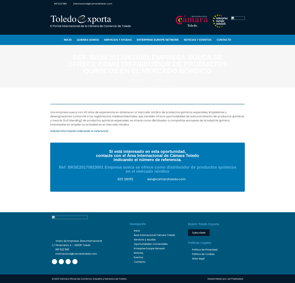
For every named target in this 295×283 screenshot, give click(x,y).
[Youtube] (236, 3)
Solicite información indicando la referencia (79, 131)
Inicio (68, 39)
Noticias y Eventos (198, 39)
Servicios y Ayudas (118, 39)
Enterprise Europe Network (158, 39)
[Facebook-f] (218, 3)
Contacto (224, 39)
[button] (242, 3)
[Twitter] (224, 3)
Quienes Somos (88, 39)
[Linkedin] (230, 3)
